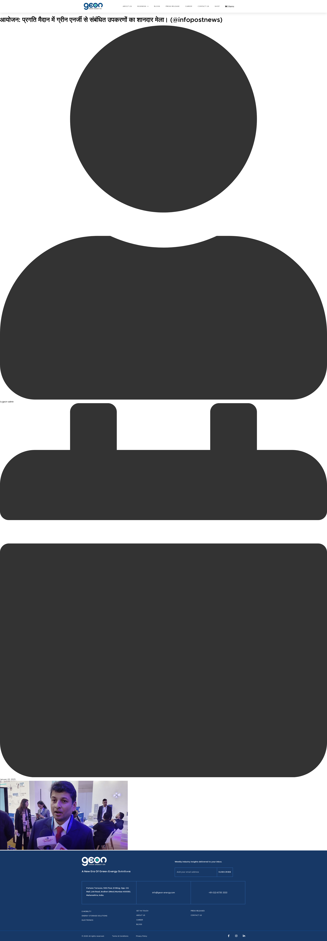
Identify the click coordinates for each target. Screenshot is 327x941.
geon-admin (8, 401)
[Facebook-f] (228, 936)
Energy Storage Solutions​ (94, 916)
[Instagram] (236, 936)
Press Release (173, 6)
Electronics (87, 920)
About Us (127, 6)
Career (188, 6)
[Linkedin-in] (244, 936)
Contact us (196, 915)
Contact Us (203, 6)
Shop (217, 6)
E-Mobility (86, 911)
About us (140, 915)
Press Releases (198, 911)
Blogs (157, 6)
